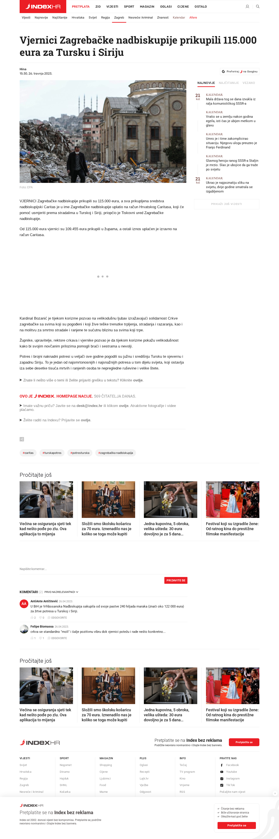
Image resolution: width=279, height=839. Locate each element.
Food (103, 785)
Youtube (231, 771)
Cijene (183, 7)
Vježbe (144, 785)
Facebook (232, 765)
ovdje (123, 406)
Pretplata (81, 7)
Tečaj (183, 765)
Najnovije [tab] (206, 83)
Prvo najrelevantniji (59, 592)
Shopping (106, 765)
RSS (182, 791)
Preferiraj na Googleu (242, 71)
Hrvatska (78, 17)
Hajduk (64, 778)
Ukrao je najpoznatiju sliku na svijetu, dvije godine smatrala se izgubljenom (229, 185)
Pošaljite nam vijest (232, 791)
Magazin (106, 758)
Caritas (28, 452)
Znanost (162, 17)
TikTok (230, 785)
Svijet (93, 17)
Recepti (145, 771)
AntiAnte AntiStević (44, 601)
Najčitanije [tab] (229, 83)
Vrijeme (185, 785)
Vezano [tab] (249, 83)
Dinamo (65, 771)
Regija (105, 17)
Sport (129, 7)
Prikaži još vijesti (226, 204)
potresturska (79, 452)
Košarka (65, 791)
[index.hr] (43, 6)
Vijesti (112, 7)
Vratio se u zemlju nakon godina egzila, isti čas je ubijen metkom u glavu (230, 119)
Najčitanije (59, 17)
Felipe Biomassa (42, 626)
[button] (25, 498)
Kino (182, 778)
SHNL (63, 785)
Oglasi (166, 7)
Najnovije (41, 17)
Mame (104, 791)
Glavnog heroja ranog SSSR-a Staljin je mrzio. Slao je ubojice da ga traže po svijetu (232, 163)
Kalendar (179, 17)
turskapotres (52, 452)
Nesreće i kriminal (140, 17)
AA (24, 604)
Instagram (233, 778)
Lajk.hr (144, 778)
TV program (187, 771)
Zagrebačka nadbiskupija (115, 452)
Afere (193, 17)
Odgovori (145, 791)
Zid (98, 7)
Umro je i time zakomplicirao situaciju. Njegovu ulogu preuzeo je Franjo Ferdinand (231, 141)
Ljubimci (105, 778)
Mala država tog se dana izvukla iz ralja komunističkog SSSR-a (230, 99)
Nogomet (66, 765)
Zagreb (119, 17)
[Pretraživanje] (256, 6)
